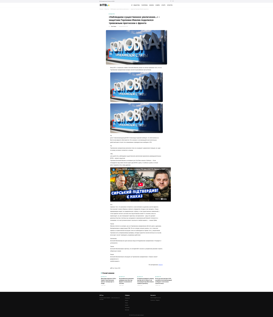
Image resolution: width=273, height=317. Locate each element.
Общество (136, 5)
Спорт (163, 5)
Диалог (160, 264)
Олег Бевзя (113, 26)
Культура (169, 5)
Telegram (158, 300)
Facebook (153, 300)
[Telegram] (172, 1)
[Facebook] (170, 1)
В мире (157, 5)
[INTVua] (105, 5)
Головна (101, 9)
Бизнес (151, 5)
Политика (144, 5)
